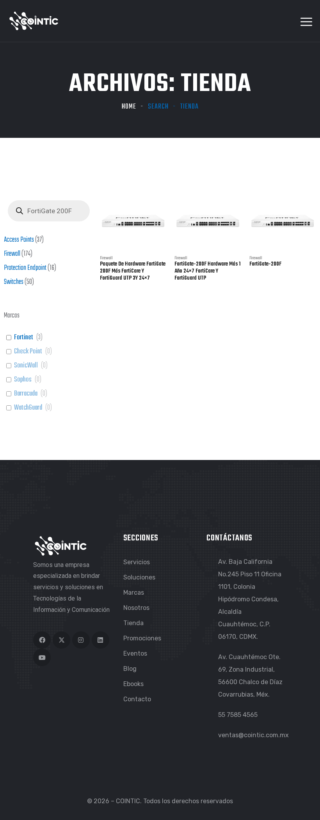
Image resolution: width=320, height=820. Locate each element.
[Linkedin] (100, 640)
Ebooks (133, 684)
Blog (130, 668)
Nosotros (136, 607)
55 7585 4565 (238, 714)
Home (129, 106)
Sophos (23, 380)
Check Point (28, 352)
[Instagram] (81, 640)
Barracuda (25, 394)
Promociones (142, 638)
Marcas (133, 592)
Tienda (133, 623)
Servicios (136, 562)
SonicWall (26, 366)
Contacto (137, 699)
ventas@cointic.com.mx (253, 735)
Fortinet (23, 338)
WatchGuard (28, 408)
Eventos (135, 653)
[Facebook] (42, 640)
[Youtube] (42, 657)
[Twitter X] (61, 640)
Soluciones (139, 577)
